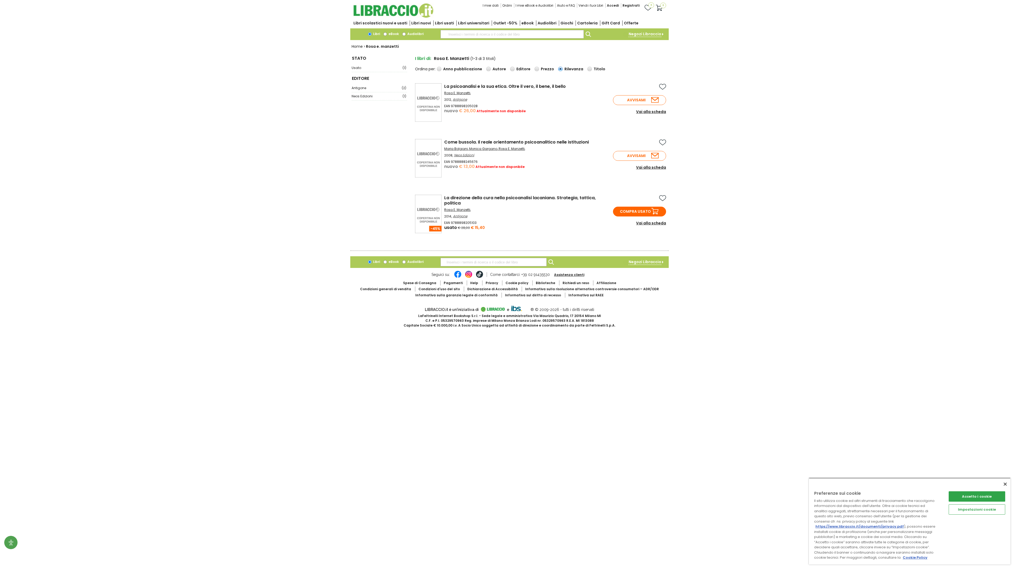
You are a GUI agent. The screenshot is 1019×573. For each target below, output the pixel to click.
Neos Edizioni (379, 96)
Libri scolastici (380, 23)
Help (474, 283)
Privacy (492, 283)
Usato (379, 68)
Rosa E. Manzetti (457, 93)
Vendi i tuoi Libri (590, 5)
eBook (527, 23)
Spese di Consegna (419, 283)
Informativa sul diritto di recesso (533, 295)
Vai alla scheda (651, 111)
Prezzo (547, 69)
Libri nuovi (421, 23)
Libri (376, 34)
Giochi (566, 23)
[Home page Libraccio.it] (393, 16)
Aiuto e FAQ (566, 5)
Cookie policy (517, 283)
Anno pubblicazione (462, 69)
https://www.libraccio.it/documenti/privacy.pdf (859, 526)
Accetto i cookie (977, 496)
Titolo (599, 69)
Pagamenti (453, 283)
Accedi (613, 5)
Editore (523, 69)
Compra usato (635, 211)
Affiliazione (606, 283)
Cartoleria (587, 23)
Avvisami (636, 100)
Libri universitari (473, 23)
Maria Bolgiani (456, 148)
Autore (499, 69)
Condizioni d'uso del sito (439, 289)
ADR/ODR (592, 289)
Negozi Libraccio (645, 34)
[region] (910, 521)
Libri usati (444, 23)
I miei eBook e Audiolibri (534, 5)
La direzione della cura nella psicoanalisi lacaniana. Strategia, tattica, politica (520, 200)
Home (357, 46)
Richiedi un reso (576, 283)
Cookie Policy (915, 557)
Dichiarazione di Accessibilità (492, 289)
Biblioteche (545, 283)
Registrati (631, 5)
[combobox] (512, 34)
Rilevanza (573, 69)
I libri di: (423, 58)
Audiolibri (547, 23)
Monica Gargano (483, 148)
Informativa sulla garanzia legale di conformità (456, 295)
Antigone (379, 88)
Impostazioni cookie (977, 509)
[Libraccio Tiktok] (479, 277)
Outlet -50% (505, 23)
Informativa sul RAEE (586, 295)
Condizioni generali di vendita (385, 289)
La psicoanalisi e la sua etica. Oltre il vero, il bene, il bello (505, 86)
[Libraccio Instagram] (468, 277)
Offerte (631, 23)
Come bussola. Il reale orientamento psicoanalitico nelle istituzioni (516, 142)
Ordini (507, 5)
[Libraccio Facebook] (457, 277)
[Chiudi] (1005, 484)
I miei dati (491, 5)
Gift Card (611, 23)
